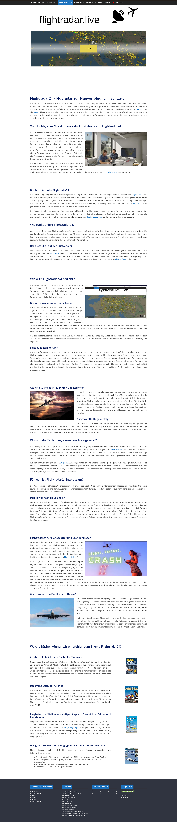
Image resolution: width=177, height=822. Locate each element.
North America (37, 801)
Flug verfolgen (70, 557)
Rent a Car (68, 801)
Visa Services (69, 809)
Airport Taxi (69, 803)
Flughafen (78, 2)
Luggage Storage (71, 807)
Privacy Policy (125, 797)
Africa (34, 799)
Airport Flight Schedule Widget (75, 815)
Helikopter (55, 253)
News (100, 2)
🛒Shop (107, 2)
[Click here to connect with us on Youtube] (100, 791)
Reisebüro (90, 2)
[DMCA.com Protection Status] (127, 791)
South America (37, 793)
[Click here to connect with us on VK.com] (116, 793)
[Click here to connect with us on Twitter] (116, 791)
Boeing (36, 112)
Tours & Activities (71, 805)
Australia (35, 791)
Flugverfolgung (37, 2)
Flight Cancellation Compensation (76, 813)
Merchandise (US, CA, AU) (73, 793)
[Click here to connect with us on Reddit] (108, 793)
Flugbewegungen (94, 217)
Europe (34, 797)
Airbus (139, 109)
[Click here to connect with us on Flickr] (108, 791)
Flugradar (51, 2)
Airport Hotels (69, 795)
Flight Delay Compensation (74, 811)
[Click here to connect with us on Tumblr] (100, 793)
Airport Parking (70, 797)
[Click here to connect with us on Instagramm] (92, 793)
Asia (33, 795)
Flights (67, 799)
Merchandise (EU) (70, 791)
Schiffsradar (117, 449)
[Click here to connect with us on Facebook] (92, 791)
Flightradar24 (64, 2)
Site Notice (125, 795)
